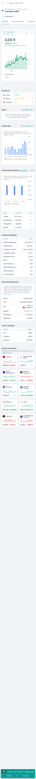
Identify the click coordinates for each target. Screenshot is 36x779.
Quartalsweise (24, 170)
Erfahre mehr (29, 772)
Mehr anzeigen (7, 294)
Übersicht (5, 21)
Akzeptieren (26, 775)
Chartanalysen (9, 74)
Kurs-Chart (10, 32)
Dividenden (31, 21)
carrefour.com (28, 311)
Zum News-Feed (27, 110)
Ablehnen (9, 775)
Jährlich (32, 170)
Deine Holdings (18, 21)
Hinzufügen (9, 16)
